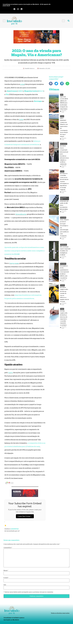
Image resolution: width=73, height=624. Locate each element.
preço (10, 372)
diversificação (20, 214)
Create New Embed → (25, 516)
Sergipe (62, 308)
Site (5, 584)
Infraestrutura (64, 244)
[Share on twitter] (56, 83)
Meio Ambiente (64, 143)
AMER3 (20, 91)
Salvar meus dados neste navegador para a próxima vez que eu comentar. (29, 592)
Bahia (62, 94)
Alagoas (62, 116)
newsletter (15, 529)
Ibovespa (38, 101)
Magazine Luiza (30, 91)
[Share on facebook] (51, 83)
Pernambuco (63, 263)
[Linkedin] (21, 9)
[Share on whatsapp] (67, 83)
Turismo (62, 171)
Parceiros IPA (63, 217)
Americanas (12, 91)
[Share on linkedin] (62, 83)
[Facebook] (14, 9)
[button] (4, 20)
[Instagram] (18, 9)
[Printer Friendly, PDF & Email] (9, 483)
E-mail (6, 577)
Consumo (62, 285)
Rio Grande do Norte (63, 198)
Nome (6, 570)
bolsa (21, 119)
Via (7, 94)
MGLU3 (41, 91)
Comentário (8, 547)
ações (22, 84)
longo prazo (14, 263)
